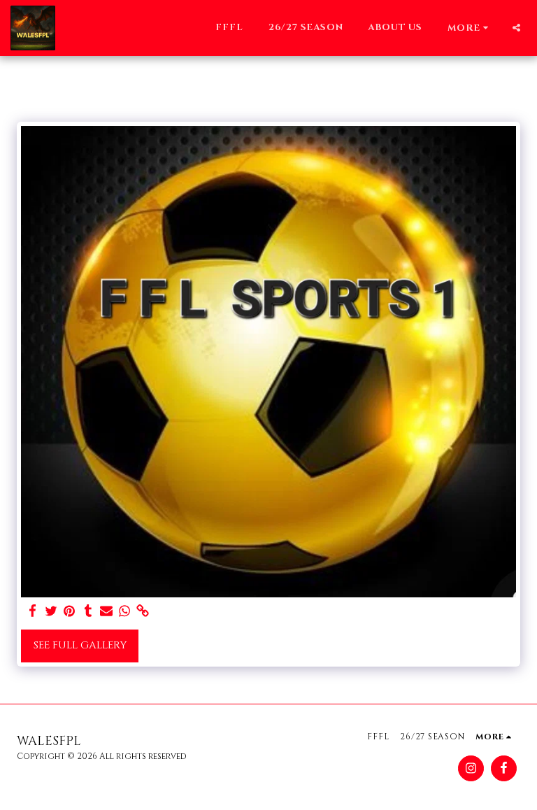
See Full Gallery (80, 645)
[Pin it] (69, 611)
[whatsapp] (124, 611)
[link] (143, 611)
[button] (516, 27)
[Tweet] (51, 611)
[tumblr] (87, 611)
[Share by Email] (106, 611)
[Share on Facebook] (33, 611)
